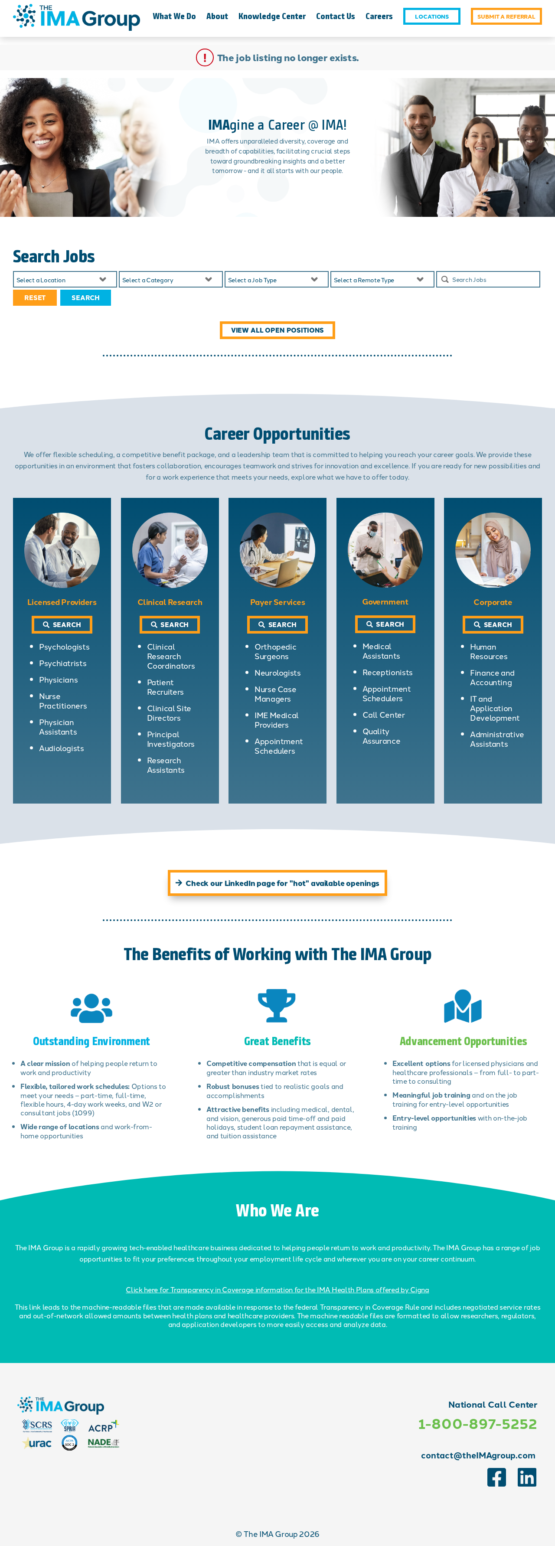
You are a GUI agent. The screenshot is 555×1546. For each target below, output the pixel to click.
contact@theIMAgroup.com (478, 1455)
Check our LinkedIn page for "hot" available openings (282, 883)
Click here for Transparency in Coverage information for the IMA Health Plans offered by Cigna (277, 1289)
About (217, 16)
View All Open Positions (277, 330)
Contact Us (335, 16)
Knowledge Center (272, 16)
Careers (379, 16)
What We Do (174, 16)
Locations (432, 16)
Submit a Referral (506, 16)
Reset (35, 297)
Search (86, 297)
